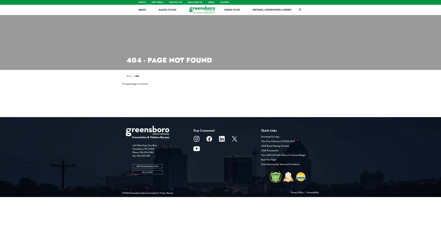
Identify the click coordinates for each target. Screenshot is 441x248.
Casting (224, 2)
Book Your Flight (268, 159)
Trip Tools (157, 2)
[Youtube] (196, 150)
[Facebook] (209, 140)
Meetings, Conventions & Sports (272, 9)
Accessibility (313, 192)
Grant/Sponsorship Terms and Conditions (280, 164)
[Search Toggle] (300, 10)
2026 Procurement (269, 150)
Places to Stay (168, 9)
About (142, 9)
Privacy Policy (297, 192)
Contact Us (175, 2)
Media (211, 2)
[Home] (202, 10)
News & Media (147, 172)
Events (142, 2)
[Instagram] (196, 140)
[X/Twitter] (234, 140)
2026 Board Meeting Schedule (275, 145)
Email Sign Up (195, 2)
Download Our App (270, 136)
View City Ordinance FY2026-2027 (278, 141)
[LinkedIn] (222, 140)
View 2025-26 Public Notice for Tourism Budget (283, 155)
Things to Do (232, 9)
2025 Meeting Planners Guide (147, 166)
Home (129, 76)
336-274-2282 (146, 152)
